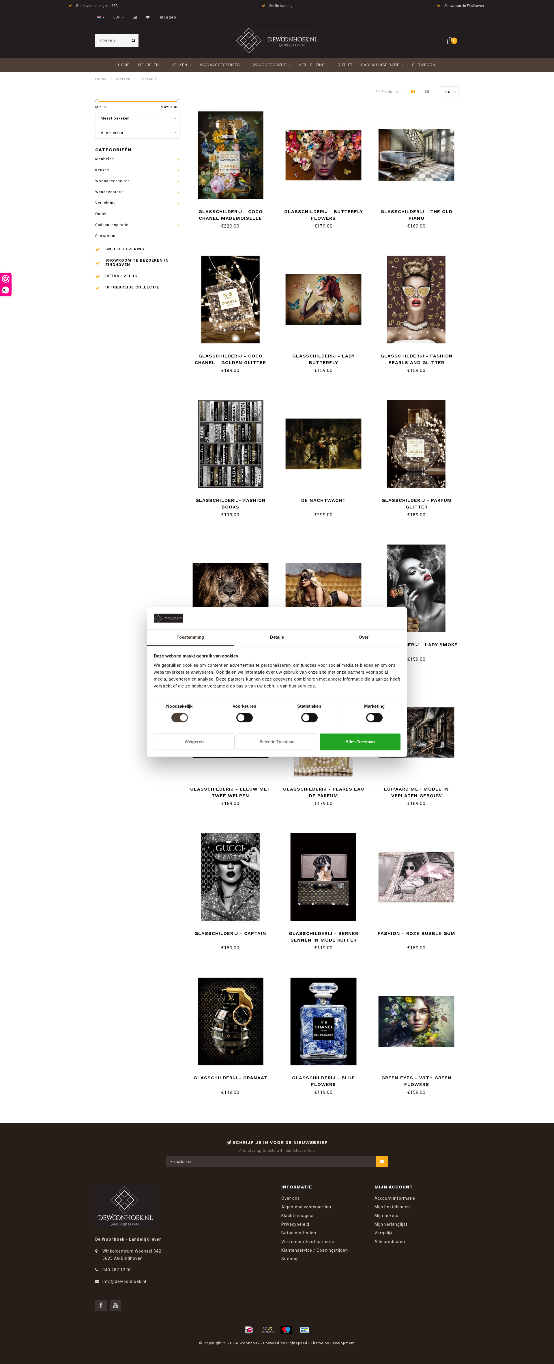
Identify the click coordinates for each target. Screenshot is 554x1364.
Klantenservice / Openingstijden (314, 1250)
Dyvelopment (342, 1343)
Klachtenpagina (297, 1215)
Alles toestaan (360, 741)
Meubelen (148, 65)
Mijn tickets (386, 1215)
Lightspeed (296, 1343)
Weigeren (194, 741)
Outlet (345, 65)
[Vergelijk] (135, 17)
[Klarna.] (268, 1330)
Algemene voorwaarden (306, 1207)
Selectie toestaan (277, 741)
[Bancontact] (304, 1330)
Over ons (290, 1198)
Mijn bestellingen (392, 1207)
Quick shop (233, 209)
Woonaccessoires (220, 65)
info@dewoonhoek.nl (124, 1281)
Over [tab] (363, 637)
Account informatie (395, 1198)
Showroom (424, 65)
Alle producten (390, 1241)
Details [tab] (277, 637)
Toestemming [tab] (190, 637)
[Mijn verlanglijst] (148, 17)
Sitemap (290, 1259)
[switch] (244, 717)
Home (124, 65)
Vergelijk (384, 1233)
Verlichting (312, 65)
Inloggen (167, 17)
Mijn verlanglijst (391, 1224)
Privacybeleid (295, 1224)
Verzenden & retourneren (307, 1241)
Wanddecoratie (269, 65)
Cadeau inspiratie (380, 65)
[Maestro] (286, 1330)
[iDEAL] (249, 1330)
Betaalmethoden (298, 1233)
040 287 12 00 (117, 1270)
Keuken (179, 65)
